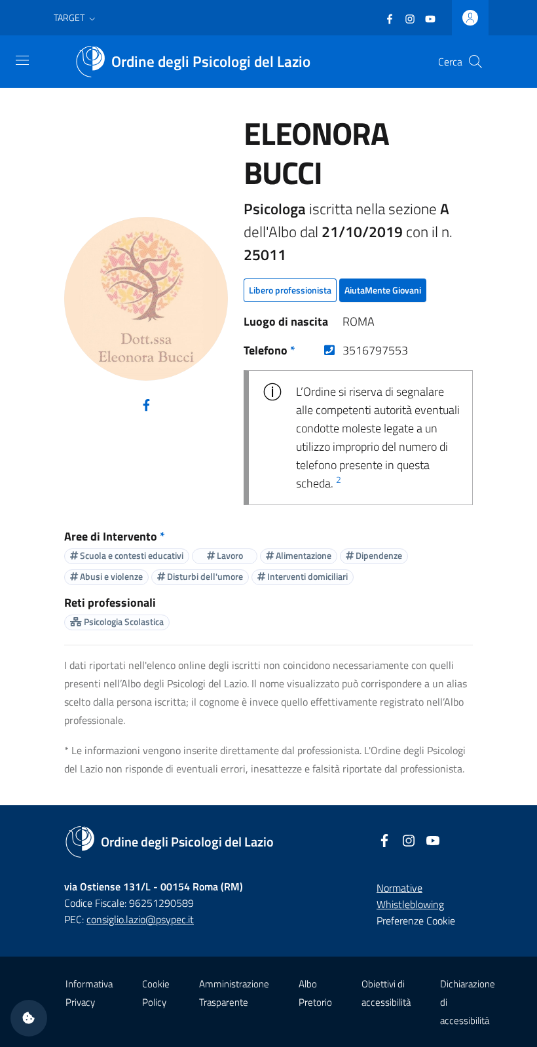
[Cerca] (475, 61)
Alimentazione (302, 555)
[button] (76, 18)
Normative (399, 888)
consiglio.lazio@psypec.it (140, 919)
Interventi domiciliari (306, 576)
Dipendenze (378, 555)
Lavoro (229, 555)
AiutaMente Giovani (382, 290)
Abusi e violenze (110, 576)
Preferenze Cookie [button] (416, 920)
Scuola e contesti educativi (130, 555)
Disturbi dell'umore (204, 576)
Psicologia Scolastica (123, 621)
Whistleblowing (410, 904)
